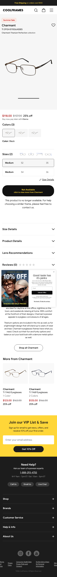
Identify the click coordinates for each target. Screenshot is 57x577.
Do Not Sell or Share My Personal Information (42, 564)
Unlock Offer (42, 292)
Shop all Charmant (28, 347)
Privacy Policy (10, 564)
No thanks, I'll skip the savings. (42, 301)
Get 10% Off (28, 449)
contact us (28, 207)
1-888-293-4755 (28, 472)
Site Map (55, 564)
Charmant (9, 25)
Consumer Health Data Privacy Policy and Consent (23, 564)
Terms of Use (2, 564)
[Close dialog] (54, 272)
